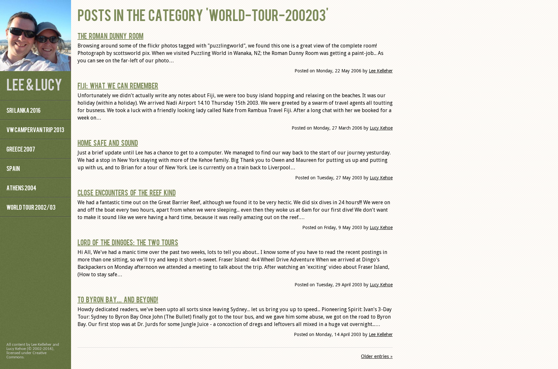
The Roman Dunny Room (110, 35)
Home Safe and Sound (108, 142)
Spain (13, 168)
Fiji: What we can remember (118, 85)
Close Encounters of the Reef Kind (127, 192)
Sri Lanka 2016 (23, 110)
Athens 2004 (21, 187)
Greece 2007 (20, 149)
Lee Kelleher (381, 70)
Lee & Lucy (34, 83)
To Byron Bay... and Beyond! (118, 299)
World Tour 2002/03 (31, 207)
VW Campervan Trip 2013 (35, 129)
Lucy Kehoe (381, 128)
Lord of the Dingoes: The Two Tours (128, 242)
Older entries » (377, 356)
